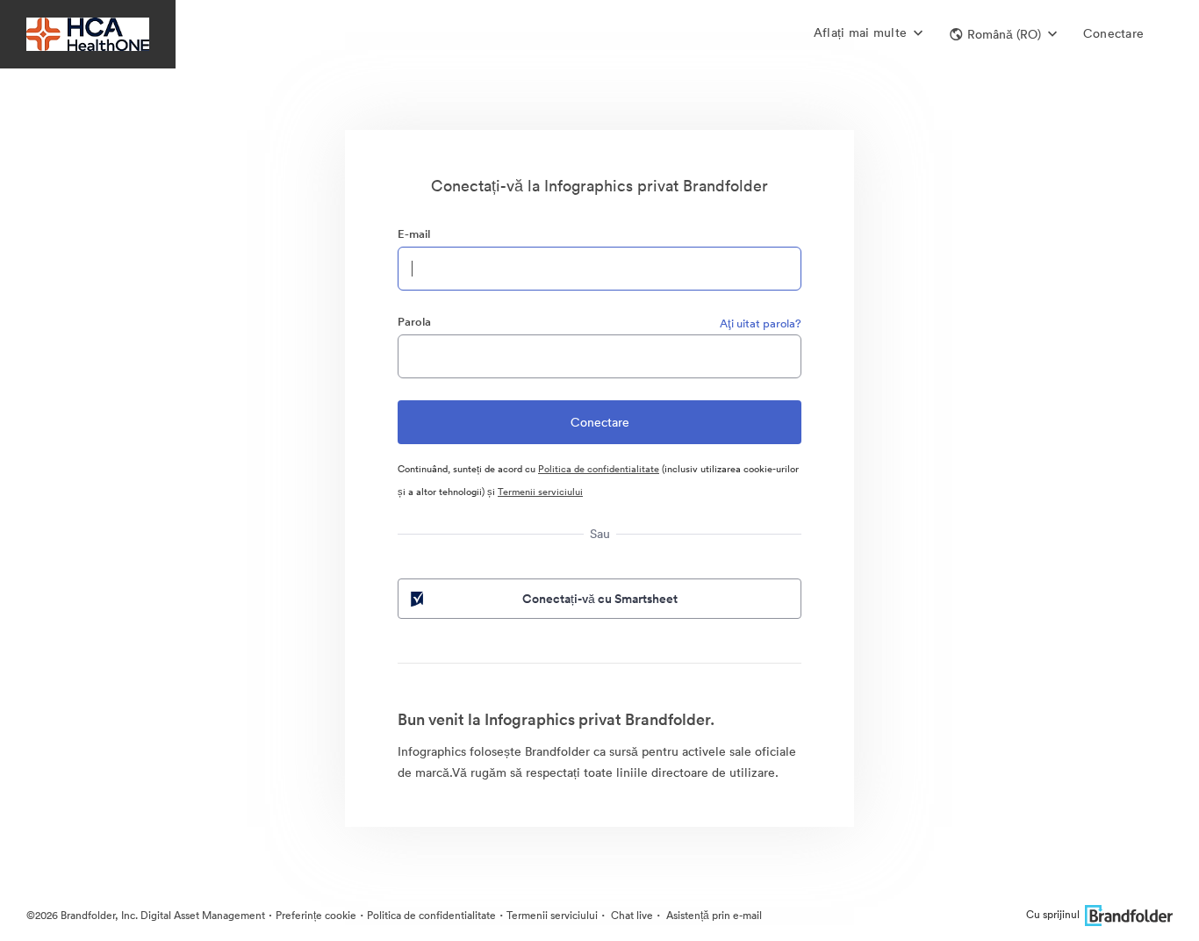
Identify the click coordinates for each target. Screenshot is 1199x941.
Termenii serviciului (540, 492)
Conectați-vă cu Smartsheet (600, 598)
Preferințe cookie (316, 915)
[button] (1003, 34)
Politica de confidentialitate (598, 469)
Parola (414, 321)
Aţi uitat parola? (760, 323)
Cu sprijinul (1053, 914)
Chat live (630, 915)
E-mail (414, 233)
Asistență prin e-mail (713, 915)
